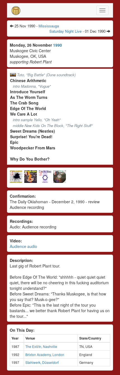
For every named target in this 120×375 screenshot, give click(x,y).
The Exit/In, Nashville (41, 346)
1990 (57, 45)
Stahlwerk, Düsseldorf (42, 362)
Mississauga (49, 25)
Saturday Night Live (65, 31)
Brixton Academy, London (44, 354)
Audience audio (23, 246)
